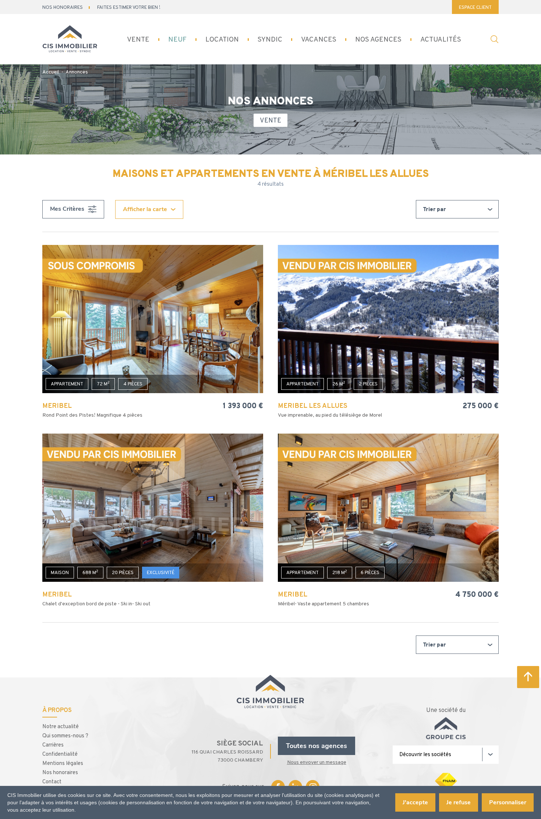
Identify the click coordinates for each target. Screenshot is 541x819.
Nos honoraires (60, 772)
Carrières (53, 744)
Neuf (177, 39)
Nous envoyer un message (316, 762)
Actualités (440, 39)
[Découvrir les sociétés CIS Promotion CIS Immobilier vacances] (446, 754)
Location (222, 39)
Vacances (318, 39)
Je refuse (458, 802)
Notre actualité (60, 726)
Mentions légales (62, 762)
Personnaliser (507, 802)
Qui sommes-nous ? (65, 735)
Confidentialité (60, 753)
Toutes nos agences (316, 745)
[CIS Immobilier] (69, 39)
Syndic (270, 39)
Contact (51, 781)
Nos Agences (378, 39)
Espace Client (475, 7)
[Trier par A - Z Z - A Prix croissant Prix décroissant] (457, 209)
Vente (138, 39)
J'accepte (415, 802)
